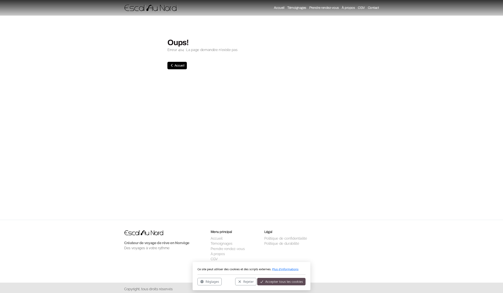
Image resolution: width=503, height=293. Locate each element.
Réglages (212, 281)
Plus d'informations (285, 269)
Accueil (179, 65)
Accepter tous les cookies (284, 281)
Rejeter (248, 281)
